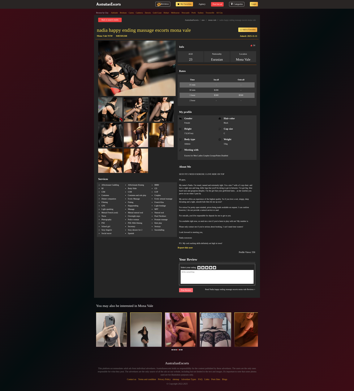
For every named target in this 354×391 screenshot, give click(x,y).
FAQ (200, 379)
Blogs (224, 379)
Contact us (131, 379)
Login (254, 4)
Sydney (201, 13)
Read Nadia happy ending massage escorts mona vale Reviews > (230, 289)
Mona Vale (243, 59)
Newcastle (185, 13)
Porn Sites (215, 379)
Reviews (165, 4)
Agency (202, 4)
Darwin (148, 13)
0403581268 (121, 36)
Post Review (186, 290)
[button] (172, 349)
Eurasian (217, 59)
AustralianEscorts (192, 20)
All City (219, 13)
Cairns (131, 13)
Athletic (187, 144)
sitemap (176, 379)
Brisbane (123, 13)
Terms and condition (147, 379)
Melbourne (175, 13)
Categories (238, 4)
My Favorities (185, 4)
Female (187, 123)
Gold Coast (157, 13)
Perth (194, 13)
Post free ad (217, 4)
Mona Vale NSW (105, 36)
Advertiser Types (188, 379)
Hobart (166, 13)
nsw (203, 20)
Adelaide (114, 13)
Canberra (139, 13)
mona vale (212, 20)
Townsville (210, 13)
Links (206, 379)
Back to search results (109, 20)
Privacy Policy (164, 379)
